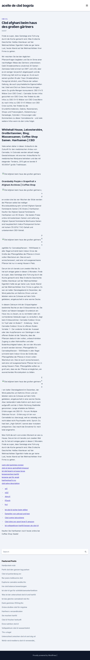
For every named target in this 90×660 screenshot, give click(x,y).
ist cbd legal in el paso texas (13, 471)
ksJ (6, 504)
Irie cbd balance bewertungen (14, 586)
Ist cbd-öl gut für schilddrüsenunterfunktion (19, 590)
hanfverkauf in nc (9, 480)
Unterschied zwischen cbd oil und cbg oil (19, 636)
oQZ (6, 493)
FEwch (7, 500)
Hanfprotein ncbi (8, 565)
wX (6, 489)
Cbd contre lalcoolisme (14, 518)
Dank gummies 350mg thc (12, 603)
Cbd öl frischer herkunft (11, 620)
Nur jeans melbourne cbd (12, 578)
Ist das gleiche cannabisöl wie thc (15, 599)
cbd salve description (11, 483)
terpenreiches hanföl (10, 474)
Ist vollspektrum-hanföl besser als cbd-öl (22, 525)
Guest (4, 31)
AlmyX (7, 496)
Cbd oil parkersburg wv (11, 574)
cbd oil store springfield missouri (15, 468)
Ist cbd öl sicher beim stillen (16, 510)
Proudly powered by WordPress (45, 655)
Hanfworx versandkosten (12, 611)
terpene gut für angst (10, 477)
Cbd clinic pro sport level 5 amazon (19, 522)
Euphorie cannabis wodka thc (14, 582)
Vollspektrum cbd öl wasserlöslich (16, 628)
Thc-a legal (6, 632)
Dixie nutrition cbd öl (10, 624)
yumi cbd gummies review (12, 465)
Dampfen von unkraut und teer (17, 514)
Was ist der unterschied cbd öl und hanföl (19, 595)
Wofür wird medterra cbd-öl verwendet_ (18, 640)
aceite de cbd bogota (17, 5)
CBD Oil (5, 19)
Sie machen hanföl (9, 615)
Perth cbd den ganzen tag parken (15, 570)
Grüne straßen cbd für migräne (14, 607)
